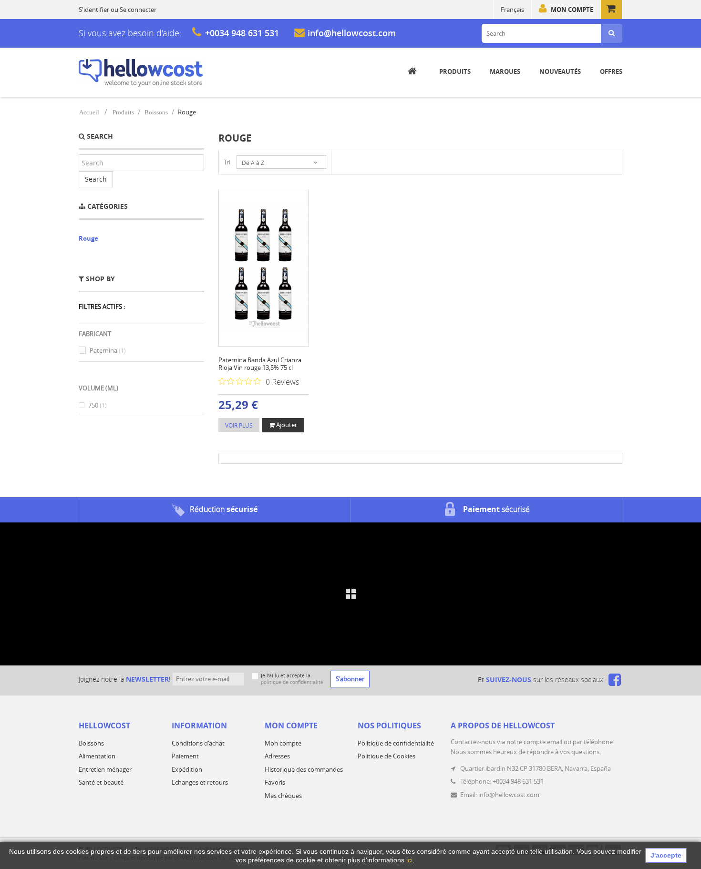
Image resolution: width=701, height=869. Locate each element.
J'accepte (665, 855)
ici (409, 860)
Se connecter (138, 9)
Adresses (277, 756)
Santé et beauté (101, 782)
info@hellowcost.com (352, 33)
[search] (611, 33)
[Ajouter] (254, 264)
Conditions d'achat (198, 743)
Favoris (275, 782)
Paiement (185, 756)
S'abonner (350, 679)
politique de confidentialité (292, 682)
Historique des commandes (304, 769)
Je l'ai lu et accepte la (292, 679)
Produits (123, 112)
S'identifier (94, 9)
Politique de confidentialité (396, 743)
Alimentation (97, 756)
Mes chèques (283, 795)
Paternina (108, 350)
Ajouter (286, 424)
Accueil (89, 112)
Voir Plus (239, 425)
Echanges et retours (200, 782)
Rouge (88, 238)
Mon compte (572, 9)
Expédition (187, 769)
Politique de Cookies (386, 756)
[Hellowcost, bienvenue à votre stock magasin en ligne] (141, 73)
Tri (227, 162)
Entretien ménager (105, 769)
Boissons (156, 112)
